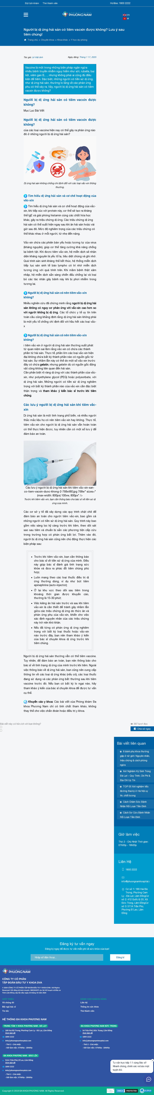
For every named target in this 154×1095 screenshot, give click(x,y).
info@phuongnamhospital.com (138, 881)
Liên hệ (83, 1002)
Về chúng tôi (8, 1002)
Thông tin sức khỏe (89, 1007)
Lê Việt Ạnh (37, 57)
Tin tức (5, 1011)
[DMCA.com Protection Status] (127, 1091)
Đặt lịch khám (32, 3)
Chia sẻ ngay (144, 728)
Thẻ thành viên (50, 3)
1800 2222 (124, 3)
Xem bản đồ (10, 1033)
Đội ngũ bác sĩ (9, 1007)
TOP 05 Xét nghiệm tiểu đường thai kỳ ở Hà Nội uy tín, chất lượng (134, 791)
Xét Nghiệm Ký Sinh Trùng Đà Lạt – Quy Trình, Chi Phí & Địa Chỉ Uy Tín (135, 776)
